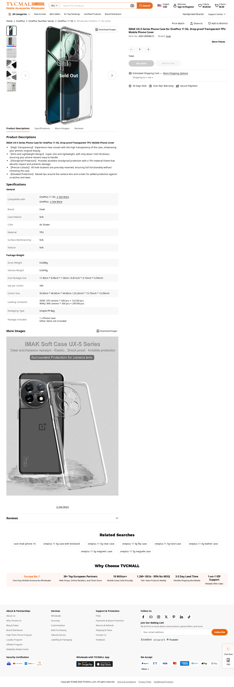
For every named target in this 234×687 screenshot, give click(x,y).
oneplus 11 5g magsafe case (135, 551)
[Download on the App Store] (104, 664)
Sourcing (55, 620)
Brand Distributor (113, 14)
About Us (10, 615)
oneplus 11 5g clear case (101, 543)
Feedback (100, 639)
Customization (58, 625)
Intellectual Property (163, 681)
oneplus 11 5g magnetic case (96, 551)
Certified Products (92, 14)
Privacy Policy (144, 681)
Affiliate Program (14, 644)
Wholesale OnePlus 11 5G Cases (94, 21)
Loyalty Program (14, 639)
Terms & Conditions (126, 681)
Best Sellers (55, 14)
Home (9, 20)
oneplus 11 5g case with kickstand (61, 543)
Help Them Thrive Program (19, 634)
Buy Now (141, 63)
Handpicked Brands (193, 14)
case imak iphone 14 (24, 543)
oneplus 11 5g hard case (168, 543)
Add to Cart (168, 63)
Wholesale (56, 615)
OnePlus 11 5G (65, 21)
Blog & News (12, 625)
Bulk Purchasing (58, 630)
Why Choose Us (13, 620)
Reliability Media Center (17, 649)
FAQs (98, 615)
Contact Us (101, 634)
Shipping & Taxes (104, 630)
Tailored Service (58, 634)
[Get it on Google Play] (85, 664)
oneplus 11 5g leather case (203, 543)
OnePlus (20, 21)
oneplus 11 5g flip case (134, 543)
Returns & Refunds (105, 625)
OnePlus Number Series (41, 21)
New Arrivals (40, 14)
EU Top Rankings (72, 14)
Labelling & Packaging (61, 639)
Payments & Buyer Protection (110, 620)
